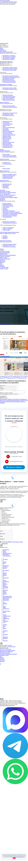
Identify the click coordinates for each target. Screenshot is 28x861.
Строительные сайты (8, 123)
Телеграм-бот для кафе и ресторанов (11, 212)
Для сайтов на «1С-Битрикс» (9, 246)
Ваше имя (2, 533)
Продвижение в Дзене (8, 114)
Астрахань (5, 559)
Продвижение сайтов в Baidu (9, 70)
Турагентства (6, 141)
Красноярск (5, 587)
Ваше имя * (2, 385)
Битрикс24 (5, 237)
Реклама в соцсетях (4, 159)
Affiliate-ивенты (3, 253)
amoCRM (5, 235)
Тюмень (4, 628)
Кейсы (1, 48)
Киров (4, 585)
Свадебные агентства (8, 133)
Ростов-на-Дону (6, 611)
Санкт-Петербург (7, 555)
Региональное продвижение (9, 82)
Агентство (2, 260)
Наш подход (3, 261)
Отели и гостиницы (7, 132)
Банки (4, 126)
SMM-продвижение (4, 170)
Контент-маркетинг (4, 102)
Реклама (2, 149)
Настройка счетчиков (5, 191)
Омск (4, 602)
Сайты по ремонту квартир (9, 134)
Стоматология (6, 122)
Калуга (4, 582)
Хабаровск (5, 634)
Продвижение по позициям (9, 56)
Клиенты (2, 49)
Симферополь (6, 618)
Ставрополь (5, 621)
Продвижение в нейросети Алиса (8, 399)
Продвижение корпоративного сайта (11, 77)
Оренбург (5, 603)
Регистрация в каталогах (8, 115)
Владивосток (6, 565)
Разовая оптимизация (8, 95)
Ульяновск (5, 630)
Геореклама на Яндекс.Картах (10, 156)
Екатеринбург (6, 549)
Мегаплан (5, 238)
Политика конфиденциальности (7, 705)
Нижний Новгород (7, 553)
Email (1, 387)
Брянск (4, 563)
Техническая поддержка (5, 240)
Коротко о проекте (4, 522)
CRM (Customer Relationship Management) (9, 232)
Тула (4, 627)
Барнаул (4, 561)
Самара (4, 614)
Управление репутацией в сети (10, 113)
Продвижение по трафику (9, 58)
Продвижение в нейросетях (6, 651)
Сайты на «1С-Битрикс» (8, 227)
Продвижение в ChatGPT (19, 400)
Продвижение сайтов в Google (10, 67)
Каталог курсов (3, 257)
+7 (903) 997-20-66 (16, 456)
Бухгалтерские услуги (8, 145)
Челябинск (5, 638)
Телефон (2, 539)
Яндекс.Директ (6, 154)
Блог (1, 263)
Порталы (5, 208)
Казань (4, 550)
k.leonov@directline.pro (16, 461)
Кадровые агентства (7, 147)
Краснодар (5, 586)
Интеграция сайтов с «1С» (9, 245)
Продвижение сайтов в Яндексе (10, 68)
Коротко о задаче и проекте (6, 392)
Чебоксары (5, 637)
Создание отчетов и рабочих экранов (8, 197)
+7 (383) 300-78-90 (4, 1)
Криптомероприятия (5, 252)
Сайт (1, 531)
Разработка (2, 198)
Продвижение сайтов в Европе (10, 89)
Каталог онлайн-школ (5, 258)
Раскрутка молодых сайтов (9, 80)
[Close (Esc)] (1, 501)
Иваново (5, 572)
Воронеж (5, 568)
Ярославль (5, 640)
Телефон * (2, 388)
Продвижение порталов (8, 79)
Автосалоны (5, 128)
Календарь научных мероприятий (8, 255)
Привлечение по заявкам (8, 59)
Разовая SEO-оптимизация (8, 517)
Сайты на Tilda (6, 230)
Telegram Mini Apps (7, 217)
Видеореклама (6, 185)
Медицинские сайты (7, 121)
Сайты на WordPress (7, 228)
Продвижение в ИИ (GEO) (6, 61)
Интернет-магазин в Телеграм (10, 215)
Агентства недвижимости (9, 127)
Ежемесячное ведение (8, 176)
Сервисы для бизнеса (5, 256)
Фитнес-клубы (6, 139)
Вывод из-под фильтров (8, 98)
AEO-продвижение (8, 400)
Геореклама (5, 186)
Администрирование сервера (9, 244)
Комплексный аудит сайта (9, 100)
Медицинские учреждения (9, 221)
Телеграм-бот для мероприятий (10, 214)
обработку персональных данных (15, 541)
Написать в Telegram (15, 467)
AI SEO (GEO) (5, 518)
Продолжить (3, 499)
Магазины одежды (7, 138)
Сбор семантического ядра (9, 96)
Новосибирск (6, 554)
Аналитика (2, 190)
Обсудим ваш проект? (5, 0)
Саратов (5, 617)
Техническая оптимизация (9, 97)
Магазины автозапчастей (8, 131)
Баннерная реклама (7, 184)
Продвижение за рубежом (6, 84)
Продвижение (3, 50)
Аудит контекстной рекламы (9, 155)
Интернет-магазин (7, 203)
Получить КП (4, 543)
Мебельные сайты (7, 137)
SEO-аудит (4, 513)
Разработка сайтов (4, 655)
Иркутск (5, 575)
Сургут (4, 622)
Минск (4, 591)
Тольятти (5, 624)
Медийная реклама (4, 180)
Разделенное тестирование (6, 196)
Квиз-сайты (5, 209)
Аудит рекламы (5, 521)
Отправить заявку (13, 1)
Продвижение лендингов (8, 78)
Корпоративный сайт (8, 204)
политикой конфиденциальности (18, 856)
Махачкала (5, 590)
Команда (2, 262)
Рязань (4, 612)
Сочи (4, 619)
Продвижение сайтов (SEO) (6, 51)
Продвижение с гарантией (9, 55)
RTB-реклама (6, 187)
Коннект (2, 249)
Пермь (4, 607)
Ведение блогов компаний (9, 105)
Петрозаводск (6, 608)
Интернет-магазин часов (8, 142)
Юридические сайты (7, 144)
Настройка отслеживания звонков (8, 192)
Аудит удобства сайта (5, 193)
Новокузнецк (6, 598)
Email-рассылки (6, 168)
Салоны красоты (6, 125)
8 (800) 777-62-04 (4, 268)
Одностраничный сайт (8, 205)
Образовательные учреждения (10, 222)
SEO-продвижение (6, 510)
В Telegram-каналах (7, 163)
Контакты (2, 266)
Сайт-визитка (6, 207)
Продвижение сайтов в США (9, 87)
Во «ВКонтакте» (6, 162)
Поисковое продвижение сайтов (7, 650)
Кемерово (5, 584)
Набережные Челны (7, 596)
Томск (4, 625)
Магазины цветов (7, 136)
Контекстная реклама (5, 150)
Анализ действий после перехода (7, 194)
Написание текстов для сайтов (10, 107)
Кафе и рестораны (7, 143)
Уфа (4, 632)
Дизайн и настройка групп (9, 175)
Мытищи (5, 593)
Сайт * (1, 390)
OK (14, 858)
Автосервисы (6, 129)
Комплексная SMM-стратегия (9, 174)
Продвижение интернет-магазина (10, 75)
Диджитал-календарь (5, 251)
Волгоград (5, 566)
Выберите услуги (4, 509)
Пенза (4, 606)
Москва (4, 552)
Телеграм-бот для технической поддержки (12, 213)
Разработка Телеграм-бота (9, 210)
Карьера (2, 265)
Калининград (6, 581)
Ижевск (4, 574)
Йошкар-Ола (6, 577)
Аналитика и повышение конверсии (8, 654)
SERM (3, 511)
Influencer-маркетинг (7, 178)
